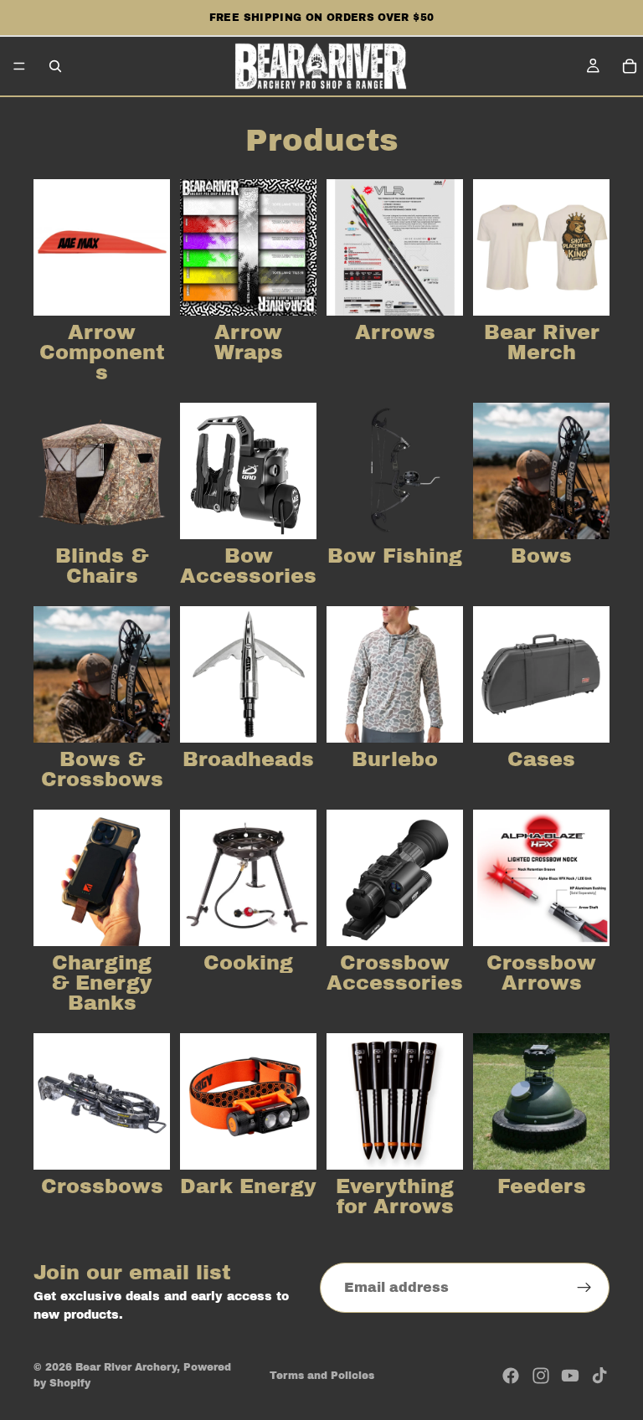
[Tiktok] (599, 1376)
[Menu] (19, 66)
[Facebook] (511, 1376)
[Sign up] (584, 1287)
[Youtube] (570, 1376)
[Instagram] (541, 1376)
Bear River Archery (126, 1367)
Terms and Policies (322, 1375)
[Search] (55, 66)
